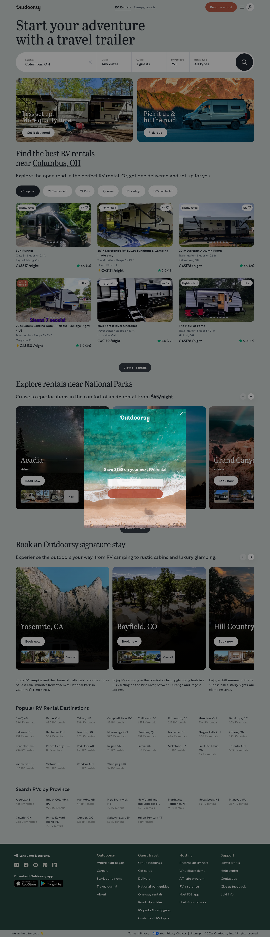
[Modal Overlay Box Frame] (135, 468)
